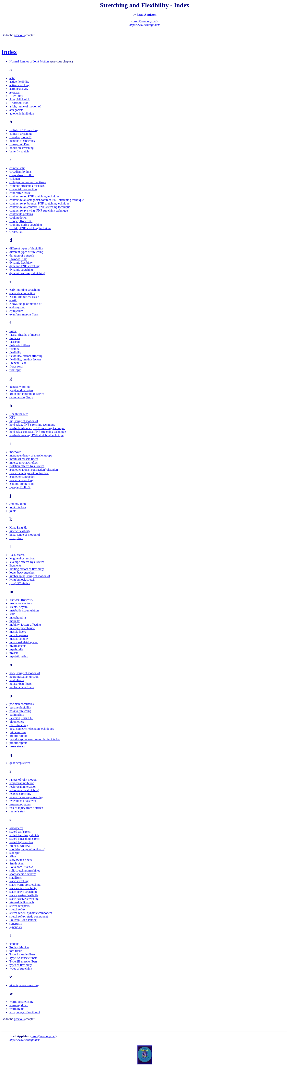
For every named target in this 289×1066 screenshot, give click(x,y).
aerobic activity (18, 88)
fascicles (14, 338)
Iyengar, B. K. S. (19, 487)
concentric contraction (23, 189)
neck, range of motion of (24, 673)
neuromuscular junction (24, 676)
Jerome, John (17, 503)
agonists (14, 92)
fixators (14, 348)
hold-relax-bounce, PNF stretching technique (37, 428)
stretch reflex (17, 909)
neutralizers (16, 680)
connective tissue (19, 192)
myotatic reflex (18, 656)
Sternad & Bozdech (21, 902)
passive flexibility (20, 707)
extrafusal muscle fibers (24, 314)
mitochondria (17, 617)
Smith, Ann (16, 863)
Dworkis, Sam (18, 259)
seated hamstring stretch (24, 835)
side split (14, 852)
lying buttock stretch (22, 579)
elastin (13, 300)
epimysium (16, 311)
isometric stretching (21, 480)
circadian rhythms (20, 171)
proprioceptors (18, 742)
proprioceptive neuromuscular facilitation (34, 739)
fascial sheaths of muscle (24, 334)
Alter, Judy (16, 95)
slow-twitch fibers (20, 860)
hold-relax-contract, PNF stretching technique (37, 431)
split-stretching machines (24, 870)
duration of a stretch (21, 255)
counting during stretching (25, 224)
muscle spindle (18, 638)
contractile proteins (21, 214)
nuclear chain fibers (21, 687)
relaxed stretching (20, 793)
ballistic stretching (20, 133)
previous (19, 35)
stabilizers (15, 877)
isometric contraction (22, 476)
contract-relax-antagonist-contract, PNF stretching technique (46, 200)
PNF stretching (18, 725)
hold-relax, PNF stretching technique (32, 424)
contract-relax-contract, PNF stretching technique (39, 207)
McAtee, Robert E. (21, 599)
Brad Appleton (146, 14)
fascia (13, 331)
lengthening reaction (22, 558)
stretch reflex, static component (28, 916)
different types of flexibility (26, 248)
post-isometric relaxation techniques (31, 728)
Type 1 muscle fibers (22, 954)
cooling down (18, 217)
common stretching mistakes (26, 185)
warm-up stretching (21, 1001)
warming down (18, 1005)
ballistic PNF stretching (23, 130)
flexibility (15, 352)
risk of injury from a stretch (26, 807)
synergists (15, 927)
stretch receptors (19, 905)
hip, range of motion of (23, 421)
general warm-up (19, 386)
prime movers (17, 732)
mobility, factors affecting (25, 624)
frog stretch (16, 366)
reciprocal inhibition (21, 783)
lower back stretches (22, 572)
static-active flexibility (23, 888)
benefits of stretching (22, 140)
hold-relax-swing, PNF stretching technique (36, 435)
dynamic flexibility (21, 262)
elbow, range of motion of (25, 303)
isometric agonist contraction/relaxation (33, 469)
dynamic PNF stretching (24, 266)
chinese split (17, 168)
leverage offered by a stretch (26, 562)
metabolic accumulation (24, 610)
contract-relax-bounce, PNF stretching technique (39, 203)
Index (9, 51)
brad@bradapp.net (144, 21)
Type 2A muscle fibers (23, 958)
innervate (15, 452)
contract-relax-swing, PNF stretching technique (38, 210)
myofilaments (17, 645)
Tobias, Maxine (19, 947)
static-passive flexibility (23, 895)
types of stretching (20, 968)
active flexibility (19, 81)
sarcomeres (16, 828)
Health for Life (18, 414)
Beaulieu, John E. (20, 137)
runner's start (17, 811)
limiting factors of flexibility (26, 569)
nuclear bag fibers (20, 683)
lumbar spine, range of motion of (29, 576)
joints (12, 510)
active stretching (19, 85)
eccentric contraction (22, 293)
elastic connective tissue (24, 296)
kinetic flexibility (19, 531)
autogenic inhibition (21, 113)
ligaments (15, 565)
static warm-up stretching (24, 884)
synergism (15, 923)
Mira (12, 614)
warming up (16, 1008)
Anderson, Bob (19, 102)
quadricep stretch (19, 762)
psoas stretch (17, 746)
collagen (14, 178)
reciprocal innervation (22, 786)
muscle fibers (17, 631)
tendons (14, 943)
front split (15, 370)
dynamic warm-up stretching (27, 273)
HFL (12, 417)
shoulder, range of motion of (26, 849)
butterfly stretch (19, 151)
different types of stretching (26, 252)
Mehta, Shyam (18, 607)
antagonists (16, 110)
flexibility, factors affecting (25, 355)
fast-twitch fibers (19, 345)
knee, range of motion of (24, 534)
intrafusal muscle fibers (23, 459)
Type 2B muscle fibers (23, 961)
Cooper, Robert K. (20, 221)
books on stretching (21, 147)
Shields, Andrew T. (21, 845)
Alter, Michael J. (19, 99)
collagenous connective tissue (27, 182)
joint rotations (17, 507)
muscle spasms (18, 635)
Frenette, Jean (18, 363)
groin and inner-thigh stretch (26, 393)
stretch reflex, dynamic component (30, 913)
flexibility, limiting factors (25, 359)
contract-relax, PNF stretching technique (34, 196)
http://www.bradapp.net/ (144, 25)
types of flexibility (20, 965)
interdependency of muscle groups (30, 455)
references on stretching (24, 790)
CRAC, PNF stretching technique (30, 228)
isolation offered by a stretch (26, 466)
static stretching (19, 881)
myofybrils (16, 649)
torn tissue (15, 950)
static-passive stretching (24, 898)
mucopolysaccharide (22, 628)
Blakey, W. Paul (19, 144)
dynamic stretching (21, 269)
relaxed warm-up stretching (26, 797)
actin (12, 78)
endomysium (17, 307)
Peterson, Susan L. (21, 718)
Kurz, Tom (16, 538)
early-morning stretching (24, 289)
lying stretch (19, 583)
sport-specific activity (22, 874)
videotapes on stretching (24, 985)
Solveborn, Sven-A (21, 867)
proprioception (18, 735)
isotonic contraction (21, 483)
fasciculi (14, 341)
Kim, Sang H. (18, 527)
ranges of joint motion (23, 779)
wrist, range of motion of (24, 1012)
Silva (12, 856)
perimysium (16, 714)
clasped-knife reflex (21, 175)
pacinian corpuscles (21, 704)
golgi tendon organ (21, 390)
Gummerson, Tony (21, 397)
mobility (14, 621)
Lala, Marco (17, 554)
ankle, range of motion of (25, 106)
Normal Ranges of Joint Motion (29, 61)
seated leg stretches (21, 842)
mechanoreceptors (20, 603)
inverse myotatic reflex (23, 462)
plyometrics (16, 721)
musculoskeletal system (23, 642)
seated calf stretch (20, 831)
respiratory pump (19, 804)
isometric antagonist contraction (29, 473)
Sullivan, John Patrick (23, 920)
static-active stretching (23, 891)
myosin (13, 652)
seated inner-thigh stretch (24, 838)
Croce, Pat (15, 231)
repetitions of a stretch (23, 800)
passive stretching (20, 711)
